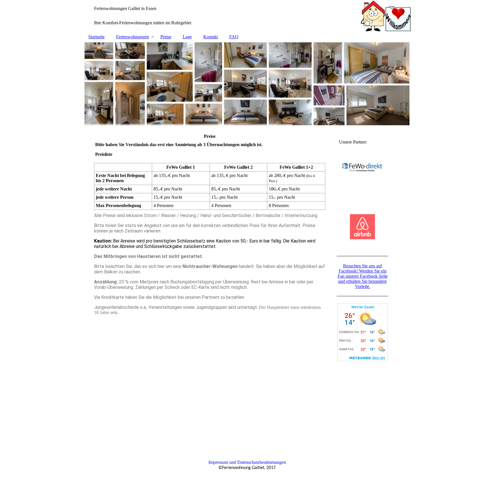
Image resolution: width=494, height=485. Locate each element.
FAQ (233, 36)
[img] (247, 15)
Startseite (96, 36)
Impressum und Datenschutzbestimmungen (247, 462)
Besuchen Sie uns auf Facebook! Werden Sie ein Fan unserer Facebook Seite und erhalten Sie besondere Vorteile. (363, 276)
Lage (187, 36)
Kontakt (210, 36)
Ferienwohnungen (132, 36)
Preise (165, 36)
